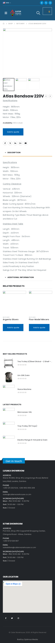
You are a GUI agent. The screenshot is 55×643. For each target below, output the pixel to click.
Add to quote (13, 132)
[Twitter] (12, 618)
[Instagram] (50, 3)
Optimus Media (31, 639)
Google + (20, 143)
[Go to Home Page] (3, 23)
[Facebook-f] (5, 618)
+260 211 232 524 (10, 487)
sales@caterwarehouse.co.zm (17, 494)
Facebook (5, 143)
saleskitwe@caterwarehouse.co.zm (19, 547)
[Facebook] (42, 3)
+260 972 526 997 (11, 541)
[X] (46, 3)
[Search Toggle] (38, 13)
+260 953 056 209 (27, 487)
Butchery (6, 317)
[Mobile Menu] (6, 13)
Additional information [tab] (20, 277)
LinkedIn (15, 143)
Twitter (10, 143)
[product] (14, 302)
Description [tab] (13, 152)
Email (25, 143)
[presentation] (6, 52)
